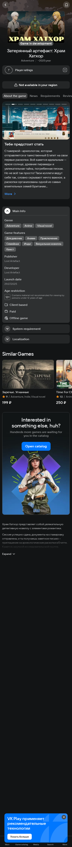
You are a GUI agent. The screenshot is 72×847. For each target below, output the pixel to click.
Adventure (27, 60)
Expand (6, 554)
